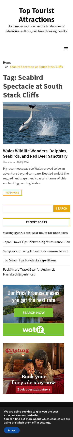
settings (45, 423)
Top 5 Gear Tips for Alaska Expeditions (29, 260)
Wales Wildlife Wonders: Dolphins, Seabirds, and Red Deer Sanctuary (35, 153)
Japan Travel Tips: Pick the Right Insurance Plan (36, 242)
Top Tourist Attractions (36, 15)
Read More (12, 192)
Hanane (7, 162)
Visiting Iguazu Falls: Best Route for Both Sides (35, 233)
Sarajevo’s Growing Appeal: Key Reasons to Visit (36, 251)
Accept (12, 430)
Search (61, 208)
